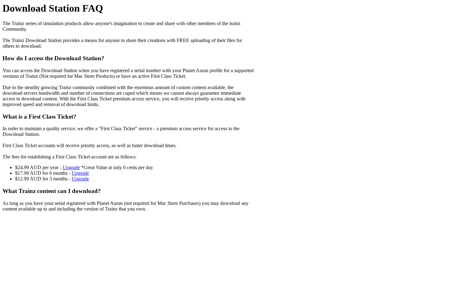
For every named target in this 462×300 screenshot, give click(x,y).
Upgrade (71, 167)
